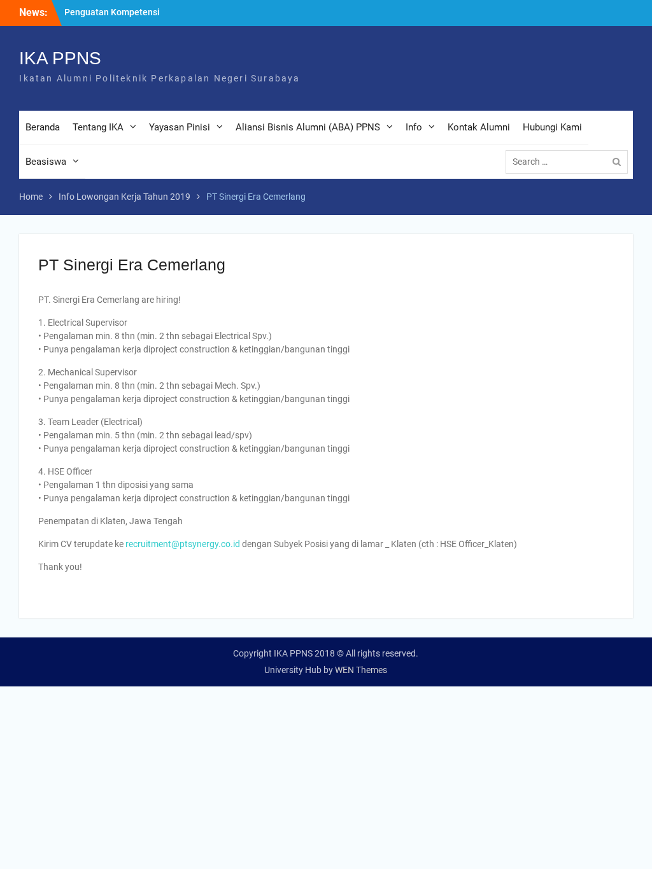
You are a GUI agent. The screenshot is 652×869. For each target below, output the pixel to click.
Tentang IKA (98, 127)
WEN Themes (361, 670)
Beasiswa (45, 161)
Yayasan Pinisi (179, 127)
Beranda (42, 127)
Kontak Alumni (479, 127)
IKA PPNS (60, 58)
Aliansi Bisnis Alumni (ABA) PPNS (308, 127)
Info (414, 127)
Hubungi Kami (552, 127)
